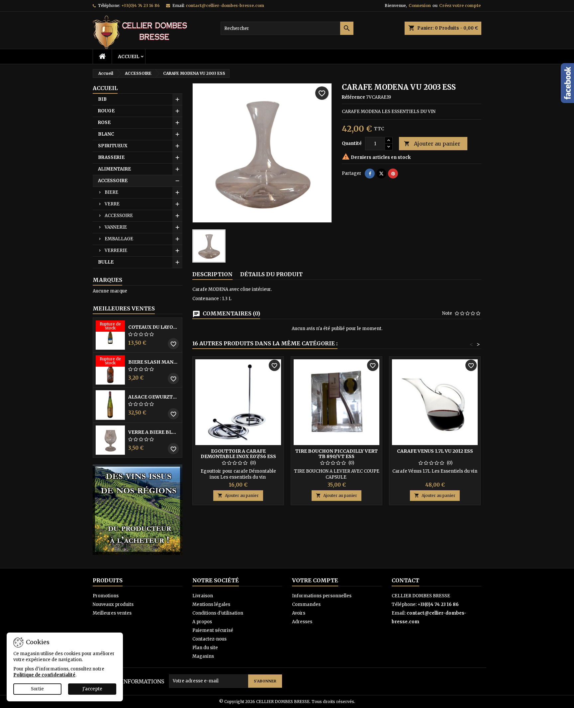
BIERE (111, 192)
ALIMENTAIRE (114, 169)
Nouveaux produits (113, 604)
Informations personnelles (321, 596)
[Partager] (370, 173)
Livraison (202, 596)
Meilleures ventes (112, 613)
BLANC (106, 134)
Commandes (306, 604)
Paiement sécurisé (212, 630)
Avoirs (298, 613)
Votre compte (315, 580)
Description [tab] (212, 274)
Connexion (420, 5)
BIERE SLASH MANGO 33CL (153, 362)
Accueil (128, 56)
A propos (202, 622)
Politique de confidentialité (44, 675)
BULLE (106, 262)
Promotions (106, 596)
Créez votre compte (460, 5)
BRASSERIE (111, 157)
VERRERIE (116, 250)
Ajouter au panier (432, 143)
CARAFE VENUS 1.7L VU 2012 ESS (435, 451)
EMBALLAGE (119, 239)
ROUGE (106, 111)
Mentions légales (211, 604)
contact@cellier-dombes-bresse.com (225, 5)
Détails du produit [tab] (271, 274)
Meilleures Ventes (124, 308)
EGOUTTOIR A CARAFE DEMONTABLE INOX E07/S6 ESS (238, 453)
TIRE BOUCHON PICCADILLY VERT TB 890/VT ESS (336, 453)
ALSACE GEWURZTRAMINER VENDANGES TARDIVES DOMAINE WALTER (153, 397)
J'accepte (92, 689)
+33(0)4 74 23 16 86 (140, 5)
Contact (405, 580)
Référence (353, 97)
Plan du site (205, 647)
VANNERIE (116, 227)
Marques (107, 280)
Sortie (37, 689)
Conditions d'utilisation (217, 613)
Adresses (302, 622)
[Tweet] (381, 173)
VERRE (112, 204)
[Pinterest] (393, 173)
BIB (102, 99)
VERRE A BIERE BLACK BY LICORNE (153, 432)
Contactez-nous (209, 639)
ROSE (104, 122)
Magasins (203, 656)
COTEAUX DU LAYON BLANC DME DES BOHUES (153, 327)
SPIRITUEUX (112, 146)
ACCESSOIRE (113, 180)
